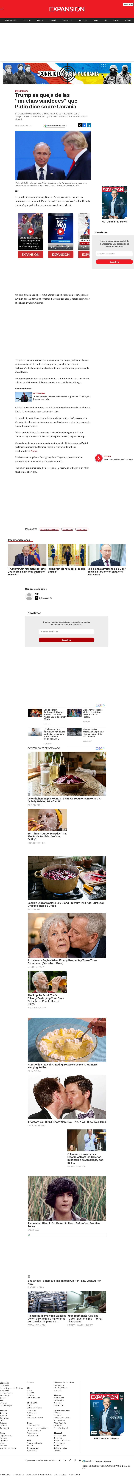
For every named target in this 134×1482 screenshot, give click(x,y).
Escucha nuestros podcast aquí (118, 459)
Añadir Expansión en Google (56, 125)
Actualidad (59, 1398)
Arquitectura (33, 1433)
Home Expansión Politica (11, 1388)
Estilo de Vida (60, 1448)
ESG (105, 20)
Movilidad (31, 1450)
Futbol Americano (62, 1418)
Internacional (67, 20)
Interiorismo (32, 1435)
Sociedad (4, 1428)
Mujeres (116, 20)
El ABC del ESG (61, 1388)
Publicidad (5, 1474)
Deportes (31, 1410)
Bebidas (58, 1438)
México (3, 1415)
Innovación (59, 1385)
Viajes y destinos (62, 1440)
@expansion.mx (70, 1460)
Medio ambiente (34, 1443)
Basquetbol (59, 1420)
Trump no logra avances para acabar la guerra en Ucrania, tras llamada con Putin (62, 397)
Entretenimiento (34, 1408)
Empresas (27, 20)
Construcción (33, 1425)
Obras (95, 20)
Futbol (57, 1413)
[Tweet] (80, 125)
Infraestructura (34, 1430)
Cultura (30, 1383)
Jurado (57, 1451)
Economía (52, 20)
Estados (4, 1423)
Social (30, 1445)
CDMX (3, 1421)
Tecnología (82, 20)
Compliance (18, 1474)
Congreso (4, 1418)
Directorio (74, 1474)
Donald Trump (82, 529)
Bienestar (58, 1445)
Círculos (4, 1441)
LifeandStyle (6, 1405)
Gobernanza (32, 1448)
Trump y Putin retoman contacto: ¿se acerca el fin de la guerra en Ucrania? (27, 571)
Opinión (3, 1426)
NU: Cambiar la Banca (114, 221)
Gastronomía (60, 1435)
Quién (2, 1433)
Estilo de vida (33, 1398)
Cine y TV (31, 1413)
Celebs (30, 1395)
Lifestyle (58, 1425)
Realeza (4, 1438)
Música (30, 1415)
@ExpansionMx (45, 598)
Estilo (29, 1405)
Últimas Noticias (11, 20)
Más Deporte (60, 1423)
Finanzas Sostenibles (64, 1383)
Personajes (59, 1443)
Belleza (3, 1446)
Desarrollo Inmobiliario (38, 1428)
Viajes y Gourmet (8, 1448)
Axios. (34, 450)
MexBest (58, 1433)
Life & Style (32, 1402)
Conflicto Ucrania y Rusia (49, 529)
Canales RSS (61, 1474)
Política (40, 20)
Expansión (5, 1382)
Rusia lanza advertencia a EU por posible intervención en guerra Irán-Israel (107, 571)
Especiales (59, 1405)
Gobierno (4, 1413)
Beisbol (57, 1415)
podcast (107, 456)
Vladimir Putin (68, 529)
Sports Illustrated (62, 1410)
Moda (2, 1443)
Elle (28, 1387)
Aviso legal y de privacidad (39, 1474)
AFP (36, 593)
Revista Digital (128, 4)
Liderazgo (59, 1400)
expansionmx (61, 1460)
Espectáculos (6, 1436)
